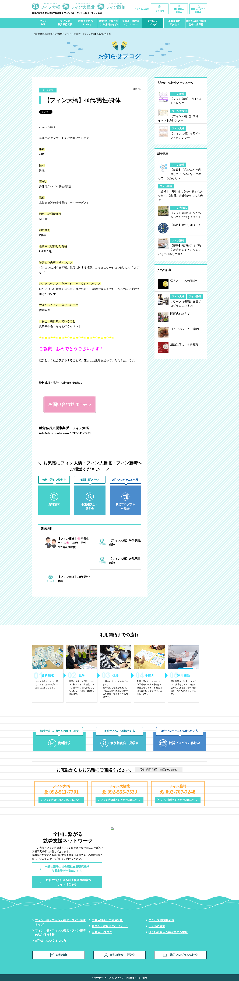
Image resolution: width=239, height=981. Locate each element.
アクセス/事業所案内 (161, 920)
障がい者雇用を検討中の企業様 (196, 23)
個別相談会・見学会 (122, 954)
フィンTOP (43, 23)
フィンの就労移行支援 (65, 23)
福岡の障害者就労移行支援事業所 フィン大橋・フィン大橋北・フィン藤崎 (67, 13)
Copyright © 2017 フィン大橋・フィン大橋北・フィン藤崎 (119, 977)
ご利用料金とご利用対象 (107, 920)
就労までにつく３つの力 (50, 940)
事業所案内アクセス (174, 23)
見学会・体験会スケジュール (130, 23)
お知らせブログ (153, 23)
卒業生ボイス (74, 90)
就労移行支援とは (109, 23)
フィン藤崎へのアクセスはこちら (178, 799)
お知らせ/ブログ (102, 932)
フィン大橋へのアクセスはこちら (62, 799)
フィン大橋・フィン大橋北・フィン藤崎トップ (60, 922)
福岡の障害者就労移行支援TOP (48, 34)
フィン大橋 (48, 90)
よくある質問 (157, 926)
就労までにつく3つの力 (86, 23)
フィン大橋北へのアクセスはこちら (120, 799)
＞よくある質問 (142, 9)
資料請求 (61, 954)
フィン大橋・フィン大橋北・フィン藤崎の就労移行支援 (60, 932)
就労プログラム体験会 (184, 954)
